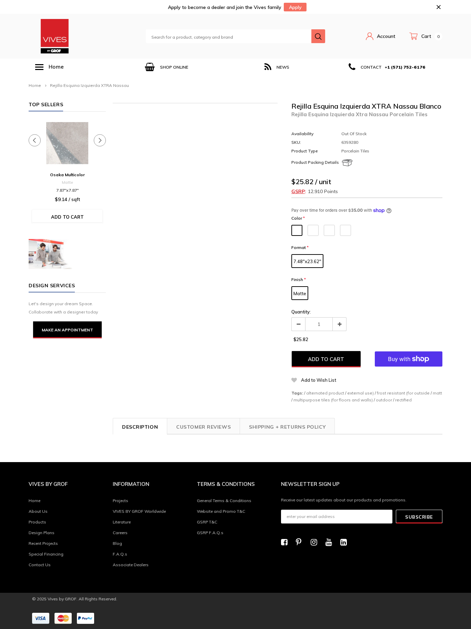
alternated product (325, 393)
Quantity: (301, 311)
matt (437, 393)
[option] (166, 67)
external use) (360, 393)
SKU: (296, 142)
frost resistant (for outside (403, 393)
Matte (299, 293)
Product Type (304, 150)
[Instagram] (316, 542)
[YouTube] (330, 542)
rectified (403, 399)
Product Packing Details (315, 162)
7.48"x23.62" (307, 261)
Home (35, 85)
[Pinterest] (301, 542)
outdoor (384, 399)
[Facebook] (286, 542)
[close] (438, 7)
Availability (302, 133)
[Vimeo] (345, 542)
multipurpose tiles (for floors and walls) (333, 399)
